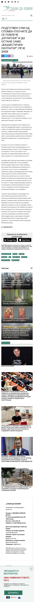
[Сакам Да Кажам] (17, 12)
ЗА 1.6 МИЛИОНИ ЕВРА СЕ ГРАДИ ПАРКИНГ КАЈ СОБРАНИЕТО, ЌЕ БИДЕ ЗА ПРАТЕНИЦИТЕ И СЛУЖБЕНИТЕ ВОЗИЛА (16, 488)
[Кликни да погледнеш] (17, 297)
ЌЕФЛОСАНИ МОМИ (7, 366)
